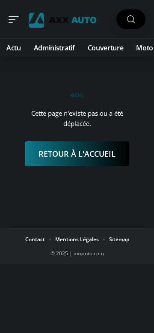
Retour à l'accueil (77, 154)
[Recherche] (131, 19)
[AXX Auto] (61, 19)
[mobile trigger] (16, 19)
